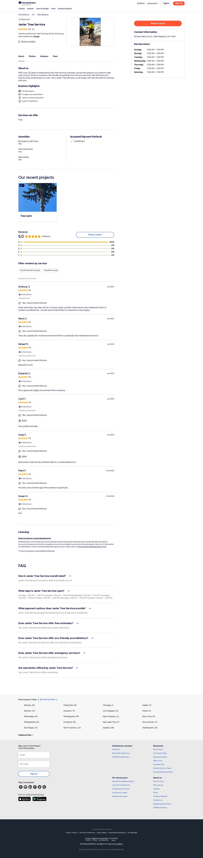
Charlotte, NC (70, 705)
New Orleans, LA (111, 716)
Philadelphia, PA (31, 722)
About (21, 56)
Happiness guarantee (162, 804)
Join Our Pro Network (121, 785)
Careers (156, 789)
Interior (22, 9)
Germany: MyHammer (87, 833)
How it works (158, 781)
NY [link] (33, 15)
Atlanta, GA (29, 705)
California (95, 839)
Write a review (95, 234)
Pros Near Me (158, 764)
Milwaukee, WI (31, 716)
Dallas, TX (146, 705)
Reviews (44, 56)
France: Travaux (71, 833)
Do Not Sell (103, 839)
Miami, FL (146, 711)
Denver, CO (29, 711)
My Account (158, 749)
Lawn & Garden (42, 9)
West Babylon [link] (43, 15)
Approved (25, 19)
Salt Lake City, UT (111, 722)
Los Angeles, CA (110, 711)
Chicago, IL (108, 705)
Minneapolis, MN (71, 716)
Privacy (87, 839)
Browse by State (47, 699)
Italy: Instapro (102, 833)
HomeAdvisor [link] (23, 15)
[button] (37, 202)
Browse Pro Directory (121, 753)
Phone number (28, 41)
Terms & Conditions (116, 844)
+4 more (36, 36)
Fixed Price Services (120, 757)
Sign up (33, 774)
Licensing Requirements (163, 772)
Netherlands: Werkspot (117, 833)
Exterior (30, 9)
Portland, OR (69, 722)
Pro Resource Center (120, 789)
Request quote (158, 23)
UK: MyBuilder (132, 833)
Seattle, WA (108, 727)
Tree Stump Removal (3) (30, 270)
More (53, 9)
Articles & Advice (65, 9)
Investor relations (160, 796)
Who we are (158, 785)
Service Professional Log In (123, 781)
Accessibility (113, 839)
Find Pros (116, 749)
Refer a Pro (157, 761)
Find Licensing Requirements (89, 547)
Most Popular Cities (27, 699)
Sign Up (178, 3)
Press (155, 793)
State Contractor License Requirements (34, 538)
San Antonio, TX (149, 722)
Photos (32, 56)
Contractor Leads (119, 793)
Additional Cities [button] (24, 735)
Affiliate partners (160, 808)
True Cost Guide (159, 753)
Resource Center (160, 757)
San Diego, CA (31, 727)
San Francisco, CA (72, 727)
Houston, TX (69, 711)
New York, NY (148, 716)
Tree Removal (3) (51, 270)
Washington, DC (150, 727)
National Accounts (119, 796)
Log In (166, 3)
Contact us (157, 800)
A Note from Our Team (162, 768)
